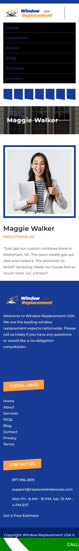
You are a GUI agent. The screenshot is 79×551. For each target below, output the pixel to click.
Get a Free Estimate (21, 516)
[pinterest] (50, 94)
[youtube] (39, 94)
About (8, 407)
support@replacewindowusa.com (42, 489)
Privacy (9, 438)
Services (10, 413)
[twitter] (29, 94)
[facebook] (8, 94)
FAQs (8, 419)
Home (8, 401)
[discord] (71, 94)
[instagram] (18, 94)
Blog (7, 426)
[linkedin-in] (60, 94)
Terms (8, 444)
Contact (10, 432)
